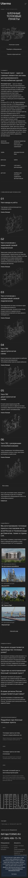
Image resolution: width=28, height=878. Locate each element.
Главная (2, 9)
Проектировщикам (19, 849)
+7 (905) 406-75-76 (11, 838)
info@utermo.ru (11, 834)
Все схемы (5, 486)
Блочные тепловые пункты (11, 9)
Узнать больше (5, 212)
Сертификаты (5, 847)
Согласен (14, 874)
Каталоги (3, 849)
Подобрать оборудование (14, 49)
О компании (4, 846)
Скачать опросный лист (14, 54)
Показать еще (14, 631)
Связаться (4, 500)
